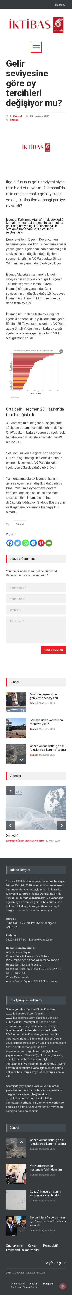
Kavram (33, 1245)
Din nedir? (12, 835)
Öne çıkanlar (14, 1245)
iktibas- (14, 119)
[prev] (21, 696)
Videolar (39, 841)
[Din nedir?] (36, 808)
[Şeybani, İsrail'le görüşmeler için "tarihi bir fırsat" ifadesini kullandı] (16, 1226)
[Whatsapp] (25, 543)
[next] (21, 759)
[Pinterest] (41, 543)
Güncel (17, 116)
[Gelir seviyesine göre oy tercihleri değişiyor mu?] (36, 147)
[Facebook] (9, 543)
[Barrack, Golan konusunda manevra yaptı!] (16, 728)
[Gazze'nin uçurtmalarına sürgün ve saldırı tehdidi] (16, 1200)
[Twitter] (17, 543)
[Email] (48, 543)
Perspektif (50, 1245)
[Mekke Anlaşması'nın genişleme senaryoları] (16, 702)
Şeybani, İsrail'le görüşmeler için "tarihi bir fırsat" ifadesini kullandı (48, 1221)
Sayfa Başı (53, 1263)
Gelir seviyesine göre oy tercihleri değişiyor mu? (34, 83)
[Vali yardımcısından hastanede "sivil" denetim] (16, 1174)
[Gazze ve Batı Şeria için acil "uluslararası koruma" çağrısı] (16, 754)
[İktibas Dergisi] (36, 28)
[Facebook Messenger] (33, 543)
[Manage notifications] (62, 1286)
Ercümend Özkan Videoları (20, 841)
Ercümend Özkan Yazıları (23, 1250)
